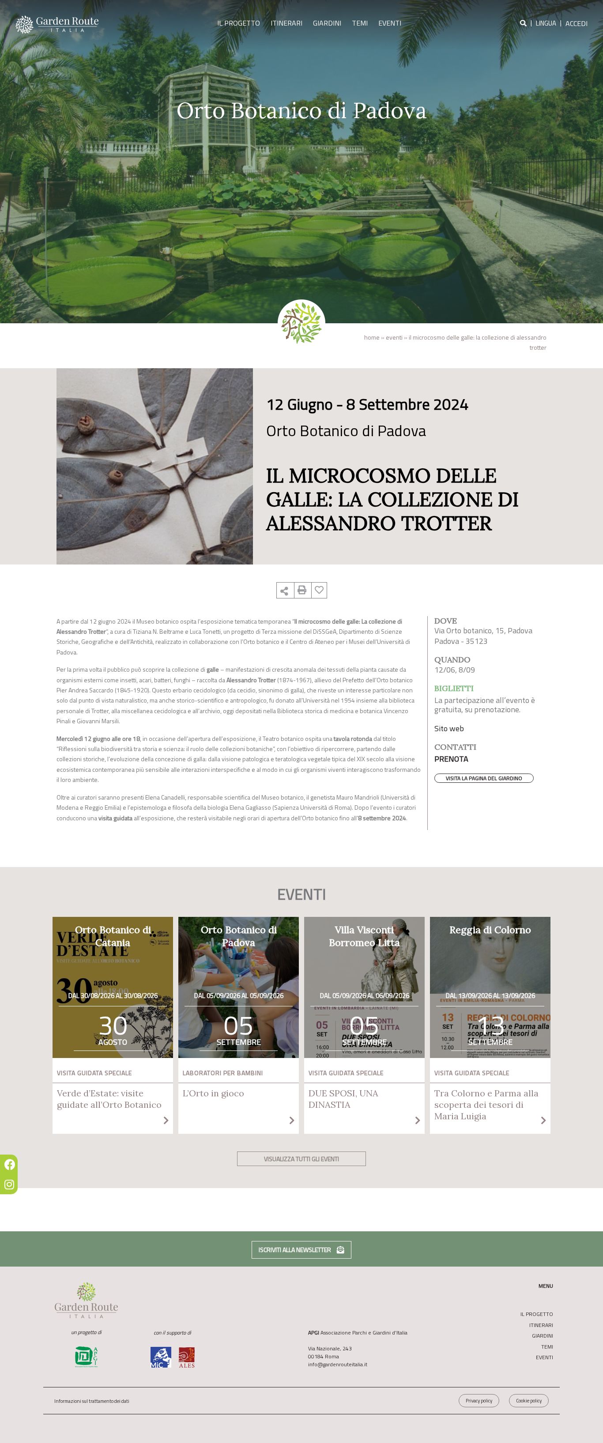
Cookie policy (529, 1400)
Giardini (327, 23)
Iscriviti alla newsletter (295, 1249)
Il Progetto (238, 23)
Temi (360, 23)
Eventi (389, 23)
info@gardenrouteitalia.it (337, 1364)
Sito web (449, 728)
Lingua (546, 23)
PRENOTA (451, 759)
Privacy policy (479, 1400)
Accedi (576, 23)
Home (372, 337)
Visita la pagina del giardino (484, 778)
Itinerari (286, 23)
